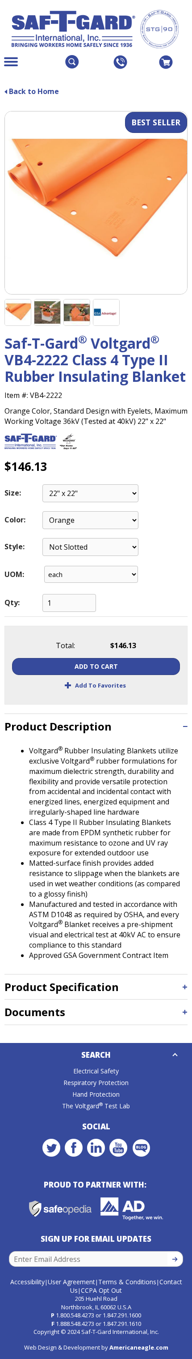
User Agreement (71, 1282)
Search (96, 1055)
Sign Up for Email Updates (96, 1239)
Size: (12, 493)
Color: (14, 520)
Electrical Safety (96, 1071)
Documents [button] (34, 1011)
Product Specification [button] (61, 986)
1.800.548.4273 (75, 1315)
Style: (14, 546)
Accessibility (27, 1282)
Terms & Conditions (127, 1282)
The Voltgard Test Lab (96, 1106)
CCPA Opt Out (101, 1290)
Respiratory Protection (96, 1082)
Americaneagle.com (138, 1347)
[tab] (96, 726)
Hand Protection (96, 1094)
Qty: (12, 602)
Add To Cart (96, 666)
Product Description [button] (58, 726)
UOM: (14, 574)
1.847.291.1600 (122, 1315)
